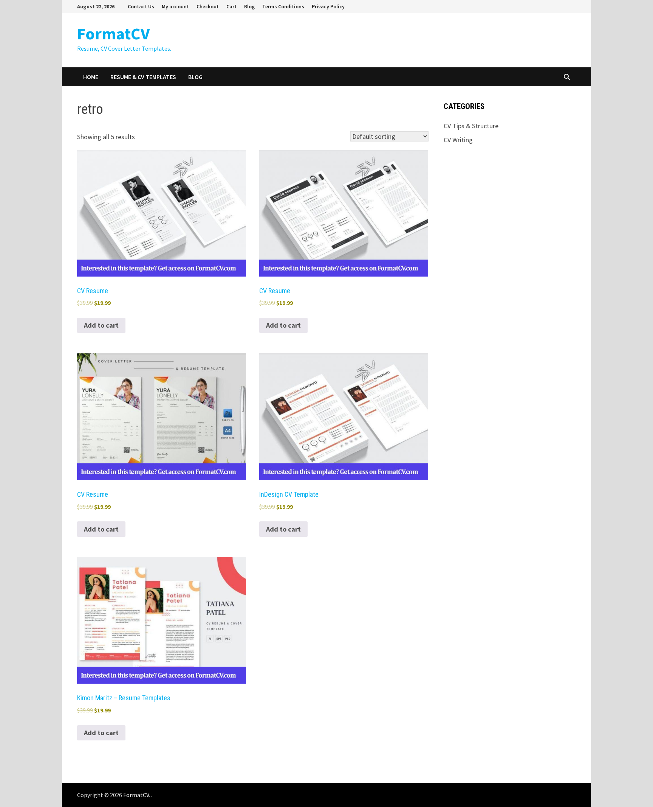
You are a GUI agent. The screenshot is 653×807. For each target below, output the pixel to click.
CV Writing (458, 139)
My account (175, 6)
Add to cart (101, 325)
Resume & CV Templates (143, 77)
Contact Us (141, 6)
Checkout (208, 6)
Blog (249, 6)
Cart (231, 6)
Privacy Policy (328, 6)
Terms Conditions (283, 6)
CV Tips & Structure (471, 125)
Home (90, 77)
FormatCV (113, 33)
